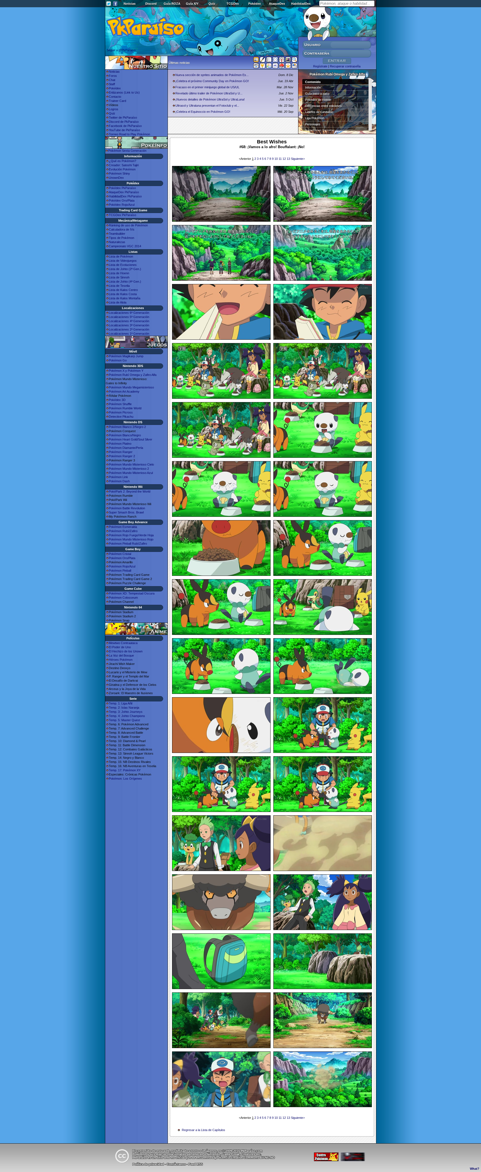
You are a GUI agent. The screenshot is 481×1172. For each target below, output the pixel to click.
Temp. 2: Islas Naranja (124, 707)
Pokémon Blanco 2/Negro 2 (127, 427)
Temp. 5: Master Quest (124, 720)
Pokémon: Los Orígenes (125, 778)
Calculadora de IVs (121, 229)
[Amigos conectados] (269, 66)
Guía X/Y (192, 3)
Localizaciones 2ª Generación (129, 329)
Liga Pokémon (314, 118)
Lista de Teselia (119, 285)
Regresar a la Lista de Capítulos (203, 1130)
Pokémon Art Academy (124, 391)
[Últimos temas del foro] (269, 60)
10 (276, 158)
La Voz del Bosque (121, 655)
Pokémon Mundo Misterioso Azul (131, 472)
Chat (112, 80)
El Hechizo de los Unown (126, 651)
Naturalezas (117, 242)
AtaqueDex (277, 3)
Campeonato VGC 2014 (125, 246)
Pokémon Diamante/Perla (126, 447)
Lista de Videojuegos (123, 260)
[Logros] (288, 66)
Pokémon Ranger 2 (122, 456)
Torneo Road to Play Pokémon (129, 134)
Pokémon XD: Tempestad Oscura (131, 593)
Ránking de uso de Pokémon (128, 225)
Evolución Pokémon (122, 169)
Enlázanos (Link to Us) (124, 92)
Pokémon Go (118, 360)
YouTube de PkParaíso (124, 130)
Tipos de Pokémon (121, 237)
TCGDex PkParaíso (122, 215)
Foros (113, 75)
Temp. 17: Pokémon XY (125, 770)
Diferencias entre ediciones (323, 105)
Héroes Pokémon (120, 659)
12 (285, 158)
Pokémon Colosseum (123, 597)
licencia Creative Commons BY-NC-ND (247, 1157)
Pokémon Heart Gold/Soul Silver (130, 439)
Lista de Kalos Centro (123, 290)
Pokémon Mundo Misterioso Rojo (131, 539)
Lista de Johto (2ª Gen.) (125, 269)
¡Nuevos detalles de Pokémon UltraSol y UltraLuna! (210, 99)
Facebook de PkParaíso (125, 126)
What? (474, 1168)
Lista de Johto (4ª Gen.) (125, 281)
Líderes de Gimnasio (319, 112)
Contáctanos (176, 1164)
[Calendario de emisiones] (288, 60)
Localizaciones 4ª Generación (129, 321)
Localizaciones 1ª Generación (129, 333)
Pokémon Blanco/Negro (125, 435)
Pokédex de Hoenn (318, 99)
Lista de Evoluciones (123, 264)
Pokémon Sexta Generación (127, 150)
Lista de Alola (117, 302)
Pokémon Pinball (120, 570)
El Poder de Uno (120, 647)
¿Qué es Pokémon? (122, 161)
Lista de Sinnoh (119, 277)
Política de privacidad (148, 1164)
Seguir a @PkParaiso (121, 50)
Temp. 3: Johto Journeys (126, 711)
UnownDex (116, 177)
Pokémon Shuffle (120, 404)
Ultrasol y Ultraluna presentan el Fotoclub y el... (207, 105)
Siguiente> (298, 158)
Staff (112, 84)
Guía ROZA (172, 3)
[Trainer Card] (281, 66)
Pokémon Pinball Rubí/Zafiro (128, 543)
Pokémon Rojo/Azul (122, 566)
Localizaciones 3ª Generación (129, 325)
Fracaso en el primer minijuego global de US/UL (207, 87)
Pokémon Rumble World (125, 408)
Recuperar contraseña (345, 66)
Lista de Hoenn (119, 273)
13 (289, 158)
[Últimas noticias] (256, 60)
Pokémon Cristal (120, 554)
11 (281, 158)
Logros (113, 109)
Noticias (130, 3)
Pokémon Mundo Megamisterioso (131, 387)
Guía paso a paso (317, 93)
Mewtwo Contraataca (123, 643)
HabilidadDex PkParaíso (125, 196)
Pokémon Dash (119, 481)
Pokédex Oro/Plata (121, 200)
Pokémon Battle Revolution (127, 508)
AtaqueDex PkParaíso (124, 192)
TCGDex (233, 3)
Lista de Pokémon (121, 256)
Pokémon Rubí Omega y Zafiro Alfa (132, 374)
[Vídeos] (256, 66)
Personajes (312, 124)
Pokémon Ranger (120, 452)
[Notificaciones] (262, 66)
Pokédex (254, 3)
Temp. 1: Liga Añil (120, 703)
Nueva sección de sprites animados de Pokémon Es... (212, 75)
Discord (151, 3)
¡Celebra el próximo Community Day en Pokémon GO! (212, 81)
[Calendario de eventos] (281, 60)
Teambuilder (117, 233)
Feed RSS (195, 1164)
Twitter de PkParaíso (123, 117)
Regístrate (320, 66)
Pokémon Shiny (119, 173)
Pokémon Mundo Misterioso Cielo (131, 464)
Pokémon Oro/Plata (122, 558)
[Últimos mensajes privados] (275, 66)
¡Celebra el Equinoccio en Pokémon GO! (202, 111)
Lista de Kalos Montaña (124, 298)
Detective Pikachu (121, 416)
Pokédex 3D (117, 400)
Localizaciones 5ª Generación (129, 317)
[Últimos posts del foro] (262, 61)
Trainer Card (117, 100)
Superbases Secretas (320, 130)
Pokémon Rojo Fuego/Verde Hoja (131, 535)
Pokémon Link (118, 477)
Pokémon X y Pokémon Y (126, 370)
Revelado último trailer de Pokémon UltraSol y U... (208, 93)
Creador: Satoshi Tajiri (124, 165)
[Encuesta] (294, 66)
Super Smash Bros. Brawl (126, 512)
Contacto (115, 96)
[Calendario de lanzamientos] (275, 60)
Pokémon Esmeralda (123, 526)
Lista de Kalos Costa (123, 294)
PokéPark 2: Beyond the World (129, 491)
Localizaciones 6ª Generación (129, 312)
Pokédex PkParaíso (122, 188)
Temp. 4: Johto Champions (127, 716)
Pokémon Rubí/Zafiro (123, 531)
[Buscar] (294, 60)
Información (313, 87)
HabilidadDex (301, 3)
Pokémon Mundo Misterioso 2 (129, 468)
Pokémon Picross (121, 412)
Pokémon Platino (120, 443)
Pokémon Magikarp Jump (126, 356)
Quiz (211, 3)
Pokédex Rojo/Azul (121, 204)
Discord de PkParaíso (124, 121)
